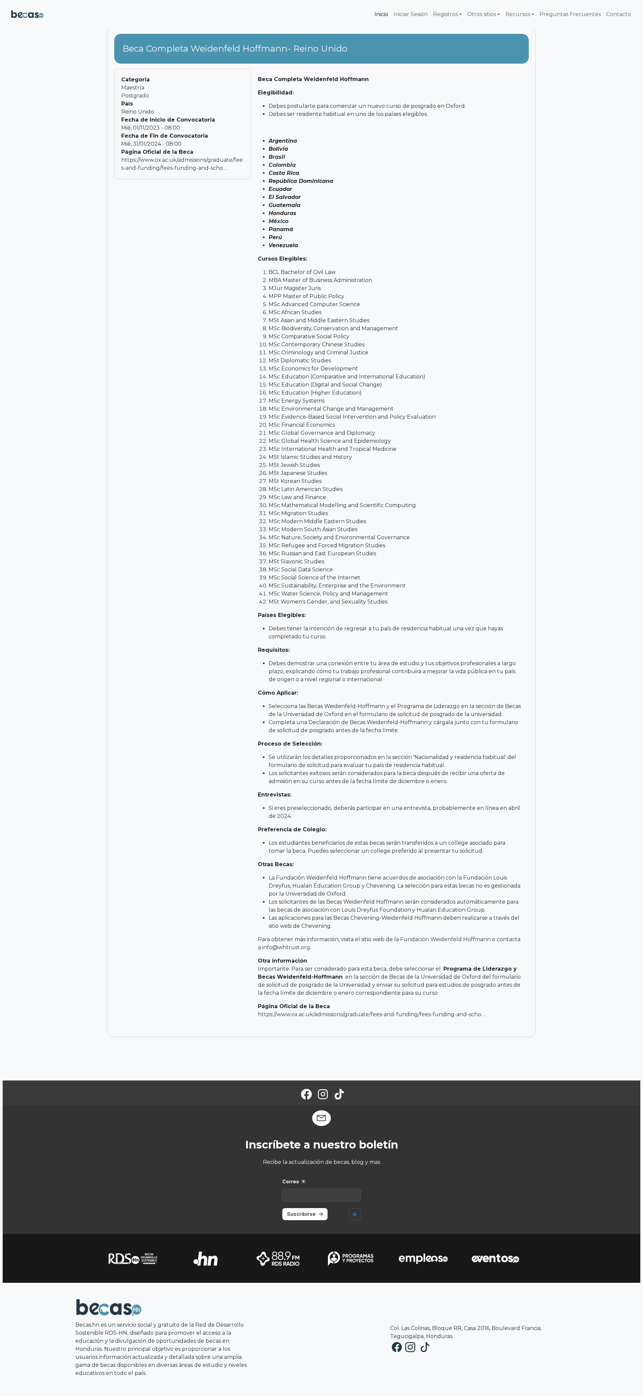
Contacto (618, 14)
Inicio (381, 14)
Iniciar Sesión (411, 14)
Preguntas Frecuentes (570, 14)
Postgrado (135, 95)
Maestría (132, 87)
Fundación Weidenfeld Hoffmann (445, 939)
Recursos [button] (517, 14)
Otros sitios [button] (481, 14)
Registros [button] (445, 14)
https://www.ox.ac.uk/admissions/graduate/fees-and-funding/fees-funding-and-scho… (371, 1014)
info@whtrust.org (286, 947)
